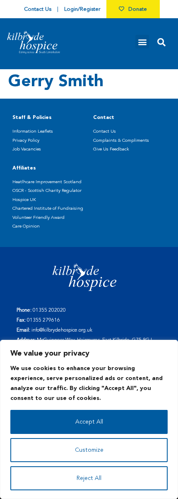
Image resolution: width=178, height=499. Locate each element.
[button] (142, 41)
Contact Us (37, 9)
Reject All (89, 478)
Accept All (89, 422)
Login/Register (82, 9)
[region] (89, 419)
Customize (89, 450)
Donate (137, 9)
